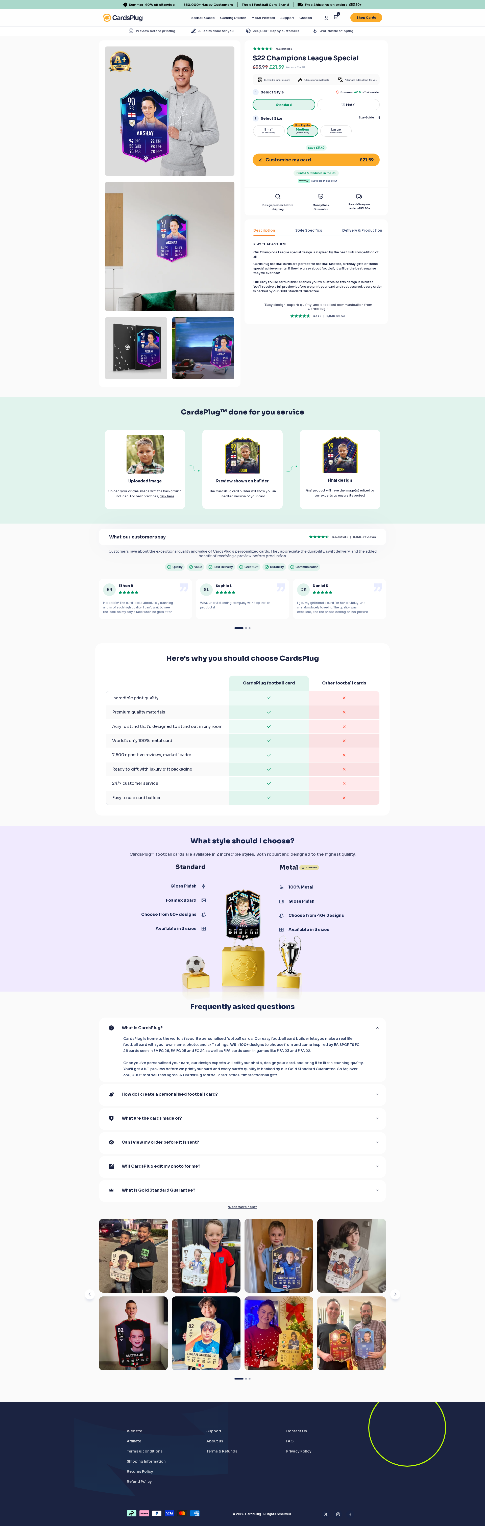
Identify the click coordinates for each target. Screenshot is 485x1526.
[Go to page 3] (250, 628)
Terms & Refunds (221, 1451)
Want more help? (242, 1207)
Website (134, 1431)
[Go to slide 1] (239, 1379)
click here (167, 496)
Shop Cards (366, 17)
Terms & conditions (144, 1451)
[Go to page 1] (239, 628)
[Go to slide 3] (250, 1379)
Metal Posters (263, 18)
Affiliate (134, 1441)
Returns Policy (140, 1471)
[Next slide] (395, 1294)
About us (214, 1441)
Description (264, 230)
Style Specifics (308, 230)
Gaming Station (233, 18)
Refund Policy (139, 1481)
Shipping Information (146, 1461)
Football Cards (202, 18)
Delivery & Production (362, 230)
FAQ (290, 1441)
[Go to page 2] (246, 628)
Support (287, 18)
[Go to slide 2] (246, 1379)
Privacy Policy (298, 1451)
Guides (305, 18)
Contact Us (296, 1431)
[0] (335, 18)
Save (316, 148)
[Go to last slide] (90, 1294)
